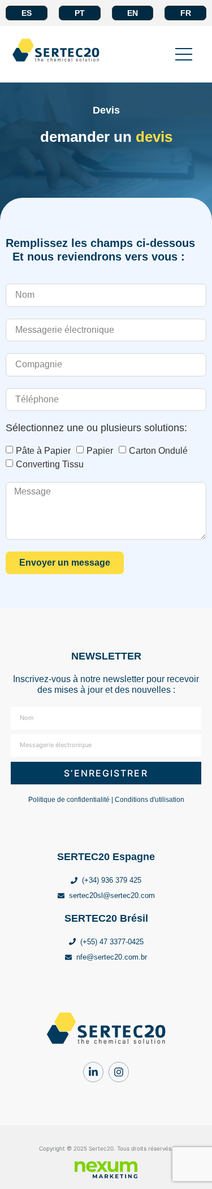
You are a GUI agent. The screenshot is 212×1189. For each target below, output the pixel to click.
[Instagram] (119, 1072)
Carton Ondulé (158, 450)
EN (132, 13)
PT (80, 13)
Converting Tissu (50, 464)
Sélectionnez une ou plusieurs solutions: (96, 428)
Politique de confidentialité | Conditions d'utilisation (106, 800)
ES (26, 13)
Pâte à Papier (43, 450)
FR (185, 13)
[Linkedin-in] (93, 1072)
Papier (99, 450)
